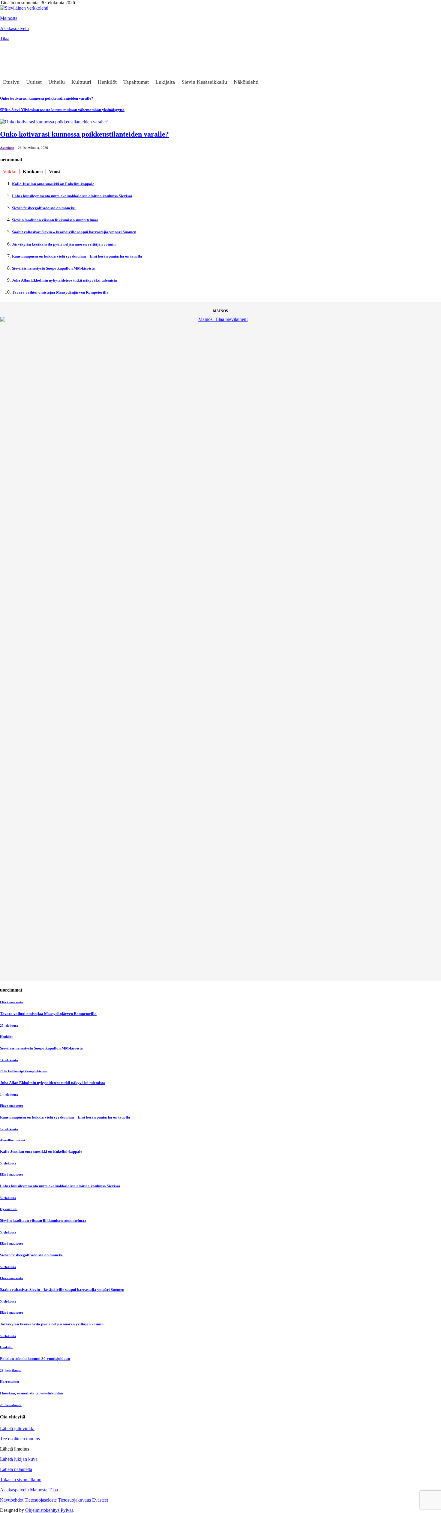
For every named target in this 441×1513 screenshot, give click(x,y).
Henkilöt (107, 82)
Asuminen (7, 147)
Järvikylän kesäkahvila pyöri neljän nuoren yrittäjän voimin (64, 244)
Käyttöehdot (11, 1499)
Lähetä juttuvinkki (17, 1428)
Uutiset (34, 82)
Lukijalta (165, 82)
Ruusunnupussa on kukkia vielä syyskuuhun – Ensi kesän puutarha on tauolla (77, 256)
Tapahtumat (136, 82)
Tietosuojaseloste (41, 1499)
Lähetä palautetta (16, 1469)
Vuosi (54, 171)
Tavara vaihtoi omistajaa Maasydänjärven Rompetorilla (60, 292)
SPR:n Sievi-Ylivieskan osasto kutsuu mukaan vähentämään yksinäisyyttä (62, 109)
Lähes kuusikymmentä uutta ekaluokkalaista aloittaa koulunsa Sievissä (72, 196)
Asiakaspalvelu (14, 28)
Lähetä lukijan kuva (19, 1459)
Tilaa (4, 38)
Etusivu (11, 82)
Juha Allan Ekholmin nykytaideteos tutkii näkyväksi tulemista (64, 280)
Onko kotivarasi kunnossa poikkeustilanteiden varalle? (84, 134)
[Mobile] (7, 59)
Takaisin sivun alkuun (20, 1479)
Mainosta (8, 18)
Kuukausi (33, 171)
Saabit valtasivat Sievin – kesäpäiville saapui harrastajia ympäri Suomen (74, 232)
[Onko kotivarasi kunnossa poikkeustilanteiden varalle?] (54, 121)
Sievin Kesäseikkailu (204, 82)
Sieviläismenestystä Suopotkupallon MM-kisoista (53, 268)
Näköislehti (246, 82)
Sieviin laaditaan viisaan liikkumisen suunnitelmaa (55, 220)
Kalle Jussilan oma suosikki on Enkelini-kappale (53, 184)
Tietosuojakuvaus (74, 1499)
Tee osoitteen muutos (20, 1438)
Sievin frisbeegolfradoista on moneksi (44, 208)
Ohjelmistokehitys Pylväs (49, 1510)
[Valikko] (7, 47)
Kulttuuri (81, 82)
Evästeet (100, 1499)
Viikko (9, 171)
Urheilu (56, 82)
